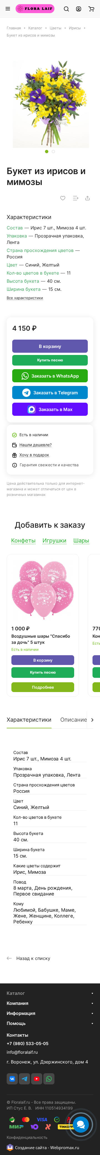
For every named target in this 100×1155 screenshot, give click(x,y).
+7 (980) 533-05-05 (27, 1043)
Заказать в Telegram (55, 392)
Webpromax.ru (64, 1147)
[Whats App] (48, 1078)
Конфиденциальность (27, 1137)
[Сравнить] (76, 198)
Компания (17, 1003)
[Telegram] (24, 1078)
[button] (46, 151)
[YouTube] (36, 1078)
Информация (21, 1013)
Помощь (16, 1023)
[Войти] (78, 8)
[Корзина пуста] (91, 8)
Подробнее (43, 687)
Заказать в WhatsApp (55, 376)
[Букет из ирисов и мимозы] (50, 104)
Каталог (16, 993)
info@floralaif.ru (22, 1052)
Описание (73, 719)
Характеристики (29, 719)
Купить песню (50, 360)
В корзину (50, 346)
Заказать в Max (55, 409)
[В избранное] (63, 198)
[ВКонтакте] (12, 1078)
